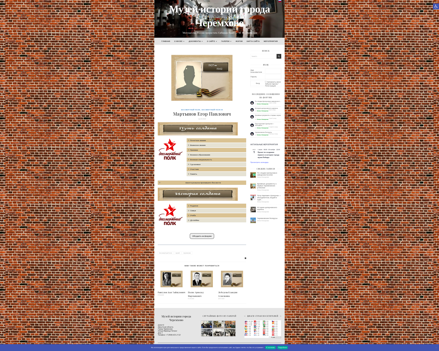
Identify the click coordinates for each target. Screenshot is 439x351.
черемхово (187, 253)
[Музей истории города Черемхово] (219, 19)
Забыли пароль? (271, 84)
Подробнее (282, 347)
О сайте (211, 41)
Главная (165, 41)
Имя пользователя (256, 71)
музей (178, 253)
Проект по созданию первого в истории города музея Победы (268, 154)
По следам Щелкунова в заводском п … (268, 101)
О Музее (178, 41)
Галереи (225, 41)
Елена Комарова (262, 104)
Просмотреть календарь (259, 162)
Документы (195, 41)
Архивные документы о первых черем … (268, 116)
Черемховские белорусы (263, 132)
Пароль (253, 76)
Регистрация (270, 86)
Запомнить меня (274, 82)
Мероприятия (271, 41)
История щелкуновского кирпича (266, 108)
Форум (239, 41)
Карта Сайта (253, 41)
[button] (436, 6)
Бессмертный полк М (212, 110)
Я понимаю (270, 347)
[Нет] (436, 347)
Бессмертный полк (190, 110)
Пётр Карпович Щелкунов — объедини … (264, 124)
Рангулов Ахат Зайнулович (171, 292)
